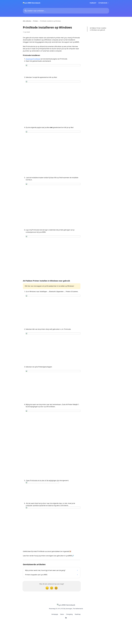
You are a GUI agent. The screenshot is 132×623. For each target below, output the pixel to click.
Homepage (54, 614)
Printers (35, 21)
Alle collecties (27, 21)
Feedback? (93, 3)
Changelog (69, 614)
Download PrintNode (33, 59)
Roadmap (78, 614)
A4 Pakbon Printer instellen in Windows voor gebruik (98, 29)
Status (62, 614)
